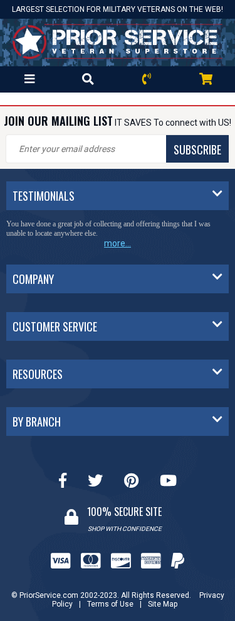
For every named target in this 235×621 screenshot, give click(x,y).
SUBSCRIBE (197, 149)
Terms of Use (110, 604)
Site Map (162, 604)
